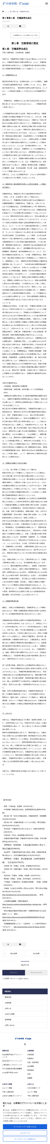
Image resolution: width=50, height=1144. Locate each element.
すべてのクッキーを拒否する (25, 1139)
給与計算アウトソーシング (12, 1061)
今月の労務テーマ (33, 1088)
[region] (25, 1121)
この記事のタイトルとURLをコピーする (25, 35)
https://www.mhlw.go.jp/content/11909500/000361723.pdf (23, 917)
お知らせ (8, 1008)
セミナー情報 (7, 1088)
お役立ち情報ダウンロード (12, 1096)
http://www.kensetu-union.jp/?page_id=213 (29, 927)
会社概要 (30, 1066)
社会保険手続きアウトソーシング (12, 1056)
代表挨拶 (30, 1054)
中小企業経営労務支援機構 (12, 1069)
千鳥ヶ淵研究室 (8, 1092)
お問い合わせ (10, 1025)
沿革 (29, 1074)
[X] (25, 1044)
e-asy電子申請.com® (10, 1072)
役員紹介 (30, 1058)
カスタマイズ (25, 1133)
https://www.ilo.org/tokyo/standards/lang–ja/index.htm (21, 904)
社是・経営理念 (33, 1062)
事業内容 (8, 997)
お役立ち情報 (10, 1014)
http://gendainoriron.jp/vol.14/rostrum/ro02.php (19, 895)
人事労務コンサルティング (12, 1065)
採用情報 (8, 1020)
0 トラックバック (36, 972)
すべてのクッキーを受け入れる (25, 1127)
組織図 (29, 1078)
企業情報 (8, 1003)
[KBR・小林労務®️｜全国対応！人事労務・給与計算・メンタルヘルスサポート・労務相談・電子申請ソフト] (16, 3)
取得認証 (30, 1070)
